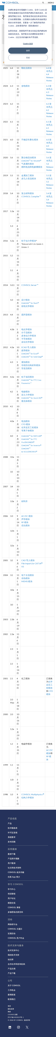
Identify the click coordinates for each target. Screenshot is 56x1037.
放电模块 (25, 86)
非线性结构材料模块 (30, 365)
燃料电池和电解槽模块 (31, 167)
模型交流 (11, 902)
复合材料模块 (27, 193)
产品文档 (11, 968)
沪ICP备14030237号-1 (16, 1017)
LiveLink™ (31, 160)
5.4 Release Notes (49, 202)
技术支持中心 (13, 950)
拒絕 (28, 57)
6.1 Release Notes (49, 131)
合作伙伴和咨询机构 (16, 964)
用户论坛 (11, 898)
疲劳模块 (25, 350)
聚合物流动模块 (28, 157)
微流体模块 (26, 401)
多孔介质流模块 (28, 178)
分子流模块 (26, 332)
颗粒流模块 (26, 68)
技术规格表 (12, 828)
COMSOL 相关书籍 (16, 872)
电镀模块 (25, 391)
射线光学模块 (27, 306)
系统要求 (11, 837)
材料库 (24, 501)
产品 (10, 823)
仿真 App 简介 (14, 876)
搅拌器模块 (26, 314)
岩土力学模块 (27, 394)
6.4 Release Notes (49, 77)
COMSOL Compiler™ (31, 196)
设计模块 (25, 300)
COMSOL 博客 (14, 907)
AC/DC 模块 (27, 516)
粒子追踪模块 (27, 377)
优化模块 (25, 525)
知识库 (11, 959)
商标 (9, 1012)
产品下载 (11, 973)
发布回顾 (11, 841)
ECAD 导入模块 (28, 347)
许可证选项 (12, 832)
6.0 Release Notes (49, 149)
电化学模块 (26, 329)
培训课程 (11, 893)
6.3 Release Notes (49, 95)
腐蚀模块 (25, 362)
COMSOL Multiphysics (32, 794)
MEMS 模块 (26, 581)
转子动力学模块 (28, 240)
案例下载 (11, 854)
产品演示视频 (13, 858)
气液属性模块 (27, 163)
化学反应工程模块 (29, 427)
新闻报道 (11, 994)
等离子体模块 (27, 430)
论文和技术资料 (14, 867)
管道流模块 (26, 368)
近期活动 (11, 933)
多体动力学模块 (28, 335)
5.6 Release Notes (49, 166)
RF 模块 (25, 522)
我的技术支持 (13, 954)
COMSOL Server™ (29, 285)
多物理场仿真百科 (15, 912)
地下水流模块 (27, 575)
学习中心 (11, 889)
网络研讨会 (12, 924)
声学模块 (25, 519)
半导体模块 (26, 338)
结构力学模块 (27, 797)
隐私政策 (11, 1009)
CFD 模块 (25, 424)
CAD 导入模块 (28, 560)
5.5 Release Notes (49, 184)
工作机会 (11, 990)
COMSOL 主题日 (15, 928)
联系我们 (11, 999)
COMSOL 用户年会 (16, 938)
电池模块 (25, 421)
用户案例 (11, 863)
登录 (9, 1006)
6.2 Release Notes (49, 113)
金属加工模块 (27, 175)
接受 (28, 50)
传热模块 (25, 578)
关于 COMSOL (14, 985)
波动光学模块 (27, 342)
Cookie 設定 (28, 43)
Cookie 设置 (13, 1014)
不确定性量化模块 (29, 139)
